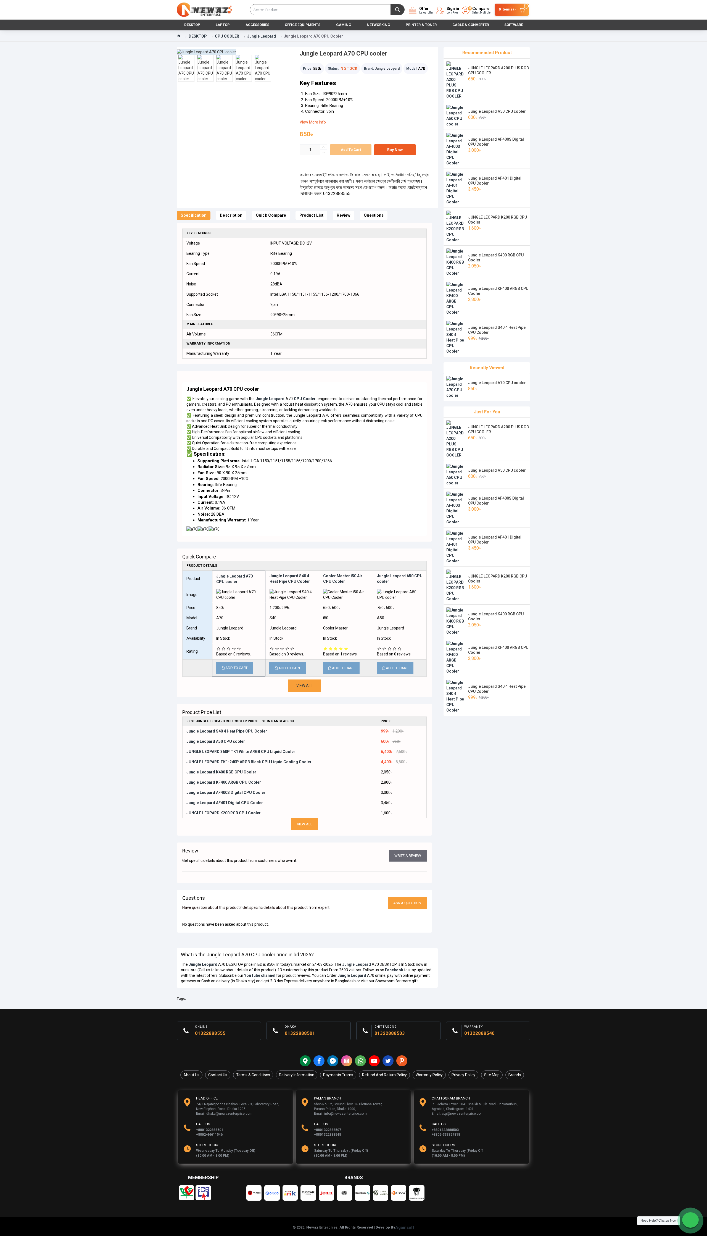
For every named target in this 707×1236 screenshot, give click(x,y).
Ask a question (407, 903)
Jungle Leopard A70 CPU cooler (497, 382)
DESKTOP (198, 36)
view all (304, 824)
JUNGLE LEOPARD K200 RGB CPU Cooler (223, 813)
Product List (311, 215)
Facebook (394, 970)
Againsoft (404, 1227)
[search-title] (397, 9)
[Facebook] (319, 1060)
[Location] (305, 1060)
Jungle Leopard (261, 36)
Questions (374, 215)
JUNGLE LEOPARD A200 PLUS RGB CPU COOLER (498, 70)
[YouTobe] (374, 1060)
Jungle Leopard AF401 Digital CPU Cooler (224, 803)
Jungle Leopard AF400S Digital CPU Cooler (225, 792)
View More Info (313, 122)
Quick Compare (271, 215)
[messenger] (332, 1060)
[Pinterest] (401, 1060)
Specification (194, 215)
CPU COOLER (227, 36)
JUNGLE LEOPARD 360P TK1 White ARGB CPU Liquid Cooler (240, 751)
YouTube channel (259, 975)
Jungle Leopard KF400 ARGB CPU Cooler (223, 782)
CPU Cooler (305, 399)
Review (343, 215)
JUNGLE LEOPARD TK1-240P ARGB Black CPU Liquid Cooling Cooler (249, 762)
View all (304, 685)
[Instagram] (346, 1060)
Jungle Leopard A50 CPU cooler (215, 741)
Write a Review (407, 856)
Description (231, 215)
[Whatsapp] (360, 1060)
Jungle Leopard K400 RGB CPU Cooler (221, 772)
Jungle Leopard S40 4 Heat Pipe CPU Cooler (226, 731)
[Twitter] (388, 1060)
